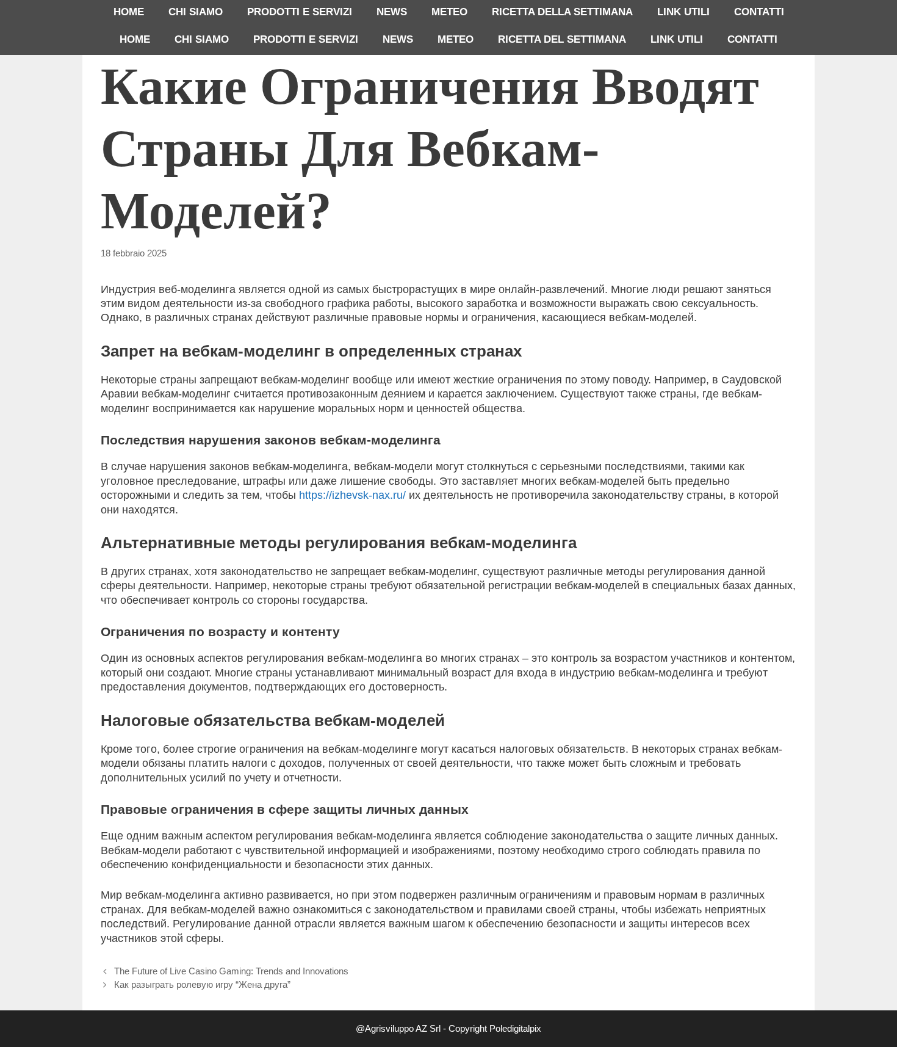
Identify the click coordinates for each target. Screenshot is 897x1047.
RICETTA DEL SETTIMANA (562, 39)
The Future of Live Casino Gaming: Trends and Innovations (231, 971)
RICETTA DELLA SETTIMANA (562, 12)
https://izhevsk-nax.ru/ (352, 495)
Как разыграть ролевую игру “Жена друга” (202, 984)
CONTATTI (759, 12)
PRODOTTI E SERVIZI (299, 12)
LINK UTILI (683, 12)
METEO (449, 12)
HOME (128, 12)
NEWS (391, 12)
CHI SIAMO (195, 12)
